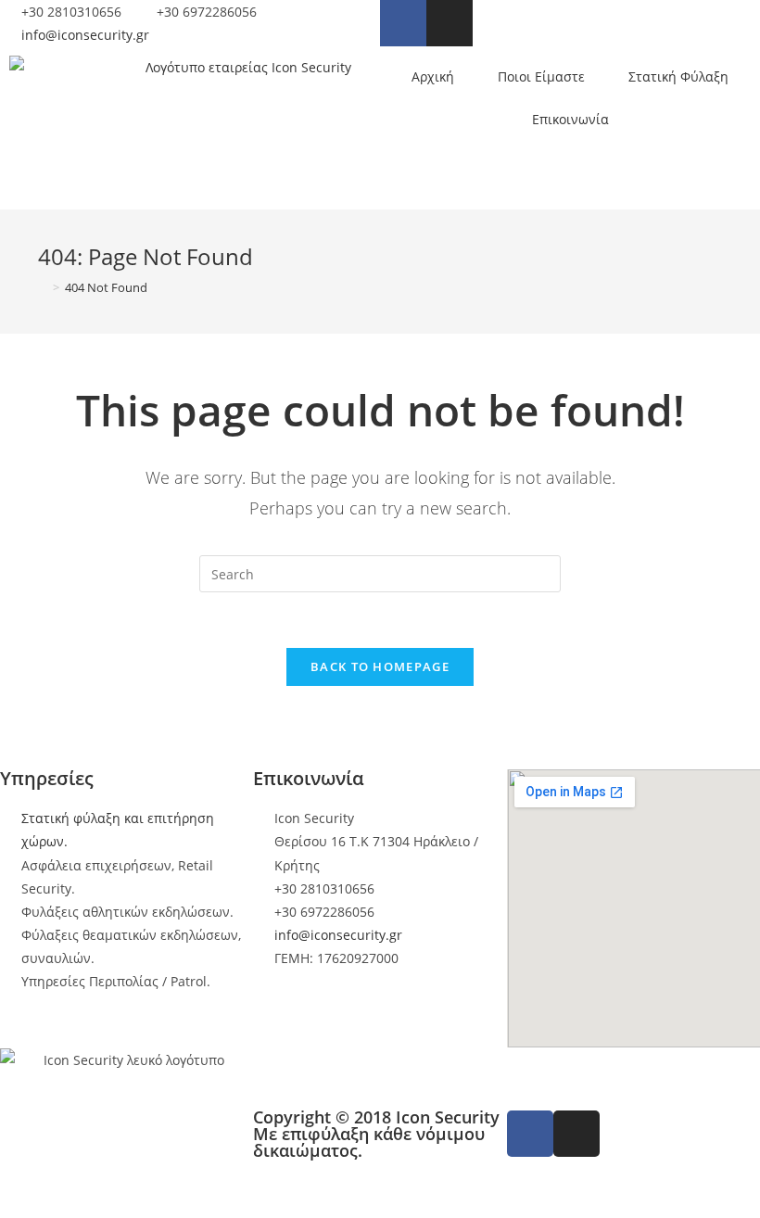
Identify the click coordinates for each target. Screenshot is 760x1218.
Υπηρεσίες (47, 778)
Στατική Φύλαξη (678, 76)
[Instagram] (449, 23)
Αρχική (433, 76)
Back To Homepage (380, 666)
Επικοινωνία (570, 119)
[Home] (42, 287)
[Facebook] (403, 23)
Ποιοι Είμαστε (541, 76)
